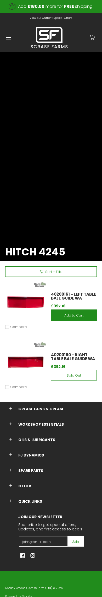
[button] (92, 37)
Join (75, 541)
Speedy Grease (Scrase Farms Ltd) (28, 588)
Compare (18, 327)
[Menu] (8, 37)
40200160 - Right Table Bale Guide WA (73, 356)
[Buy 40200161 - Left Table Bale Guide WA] (25, 302)
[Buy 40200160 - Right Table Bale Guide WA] (25, 362)
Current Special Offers (57, 18)
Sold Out (74, 375)
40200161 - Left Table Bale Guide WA (73, 296)
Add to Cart (73, 315)
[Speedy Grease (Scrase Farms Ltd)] (49, 38)
